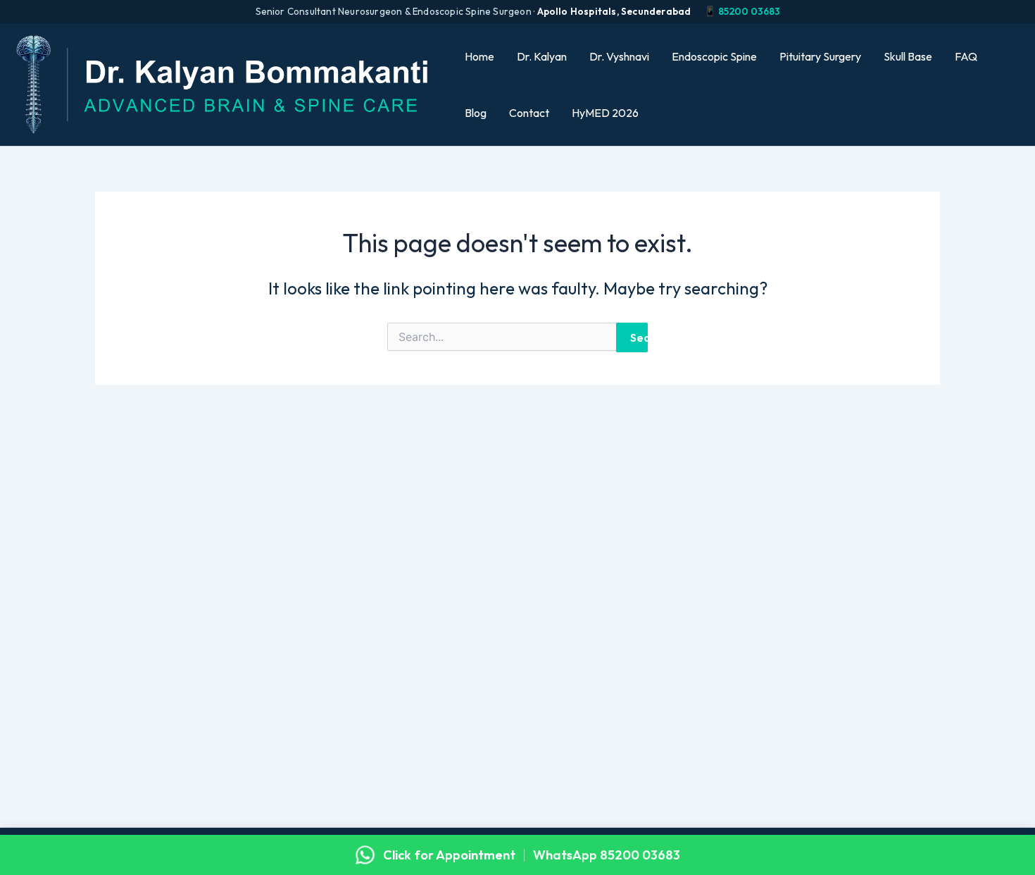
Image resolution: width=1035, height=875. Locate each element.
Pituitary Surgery (820, 56)
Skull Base (908, 56)
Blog (476, 113)
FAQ (966, 56)
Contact (529, 113)
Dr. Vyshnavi (619, 56)
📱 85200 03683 (742, 11)
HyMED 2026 (605, 113)
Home (479, 56)
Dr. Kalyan (542, 56)
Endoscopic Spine (714, 56)
